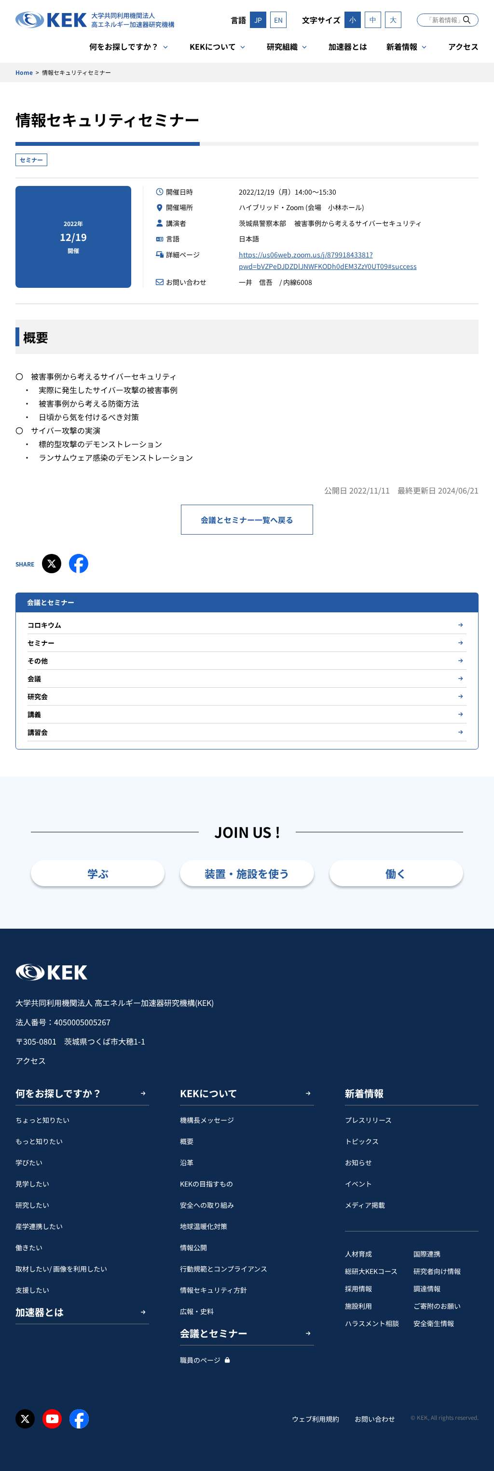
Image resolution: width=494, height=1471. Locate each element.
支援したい (32, 1290)
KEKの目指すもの (206, 1183)
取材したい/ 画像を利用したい (61, 1268)
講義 (34, 714)
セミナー (31, 160)
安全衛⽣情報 (433, 1323)
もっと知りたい (39, 1141)
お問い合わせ (375, 1419)
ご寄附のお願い (437, 1306)
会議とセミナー (213, 1333)
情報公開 (193, 1247)
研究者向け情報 (437, 1271)
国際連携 (426, 1254)
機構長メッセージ (207, 1120)
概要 (186, 1141)
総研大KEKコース (371, 1271)
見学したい (32, 1183)
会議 (34, 678)
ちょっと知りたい (42, 1120)
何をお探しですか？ (124, 46)
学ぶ (98, 873)
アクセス (463, 46)
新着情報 (401, 46)
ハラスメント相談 (372, 1323)
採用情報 (358, 1288)
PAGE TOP (471, 928)
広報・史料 (197, 1311)
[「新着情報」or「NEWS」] (466, 19)
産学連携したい (39, 1226)
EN (278, 20)
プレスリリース (368, 1120)
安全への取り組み (207, 1205)
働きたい (28, 1247)
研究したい (32, 1205)
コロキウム (44, 625)
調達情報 (426, 1288)
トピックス (362, 1141)
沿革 (186, 1162)
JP (258, 20)
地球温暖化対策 (203, 1226)
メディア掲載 (365, 1205)
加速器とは (348, 46)
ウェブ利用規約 (315, 1419)
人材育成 (358, 1254)
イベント (358, 1183)
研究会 (37, 696)
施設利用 (358, 1306)
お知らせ (358, 1162)
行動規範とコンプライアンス (223, 1268)
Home (24, 72)
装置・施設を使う (247, 873)
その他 (37, 660)
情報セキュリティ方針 (213, 1290)
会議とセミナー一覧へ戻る (247, 519)
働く (396, 873)
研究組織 (282, 46)
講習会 (37, 732)
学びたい (28, 1162)
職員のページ (200, 1360)
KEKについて (213, 46)
